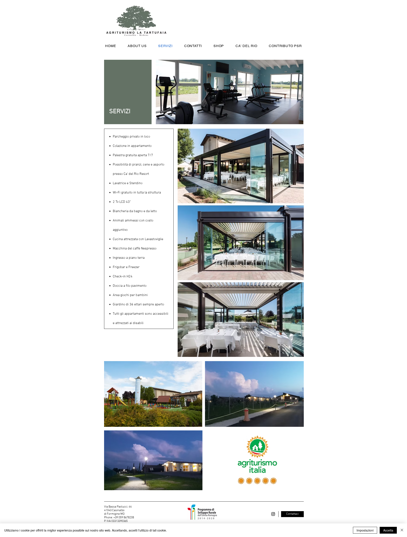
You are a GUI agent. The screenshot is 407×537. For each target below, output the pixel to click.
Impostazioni (365, 530)
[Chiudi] (401, 530)
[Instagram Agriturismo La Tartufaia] (273, 514)
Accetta (388, 530)
